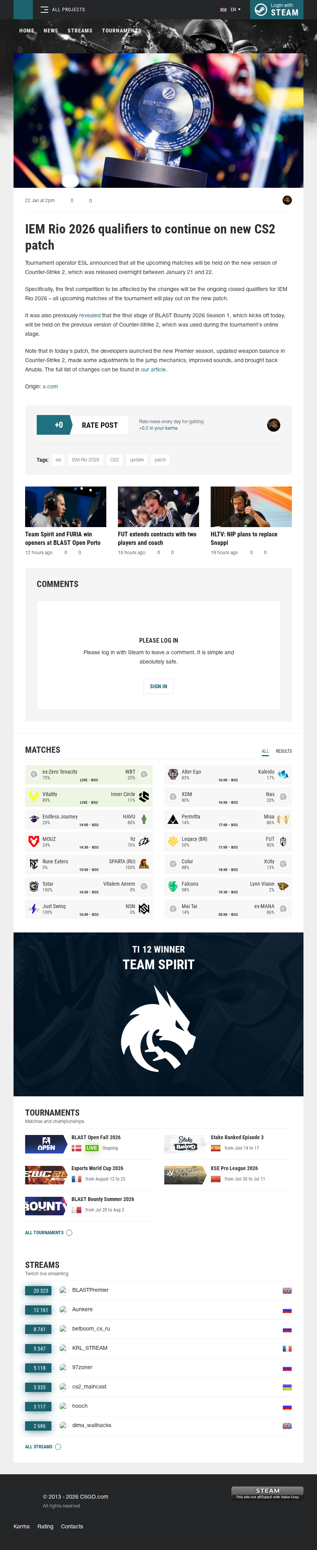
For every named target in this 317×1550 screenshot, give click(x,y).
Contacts (72, 1527)
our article (153, 370)
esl (58, 460)
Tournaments (122, 30)
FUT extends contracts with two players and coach (157, 538)
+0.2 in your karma (158, 428)
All (265, 751)
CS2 (114, 460)
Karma (22, 1527)
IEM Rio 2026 (85, 460)
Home (26, 30)
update (137, 460)
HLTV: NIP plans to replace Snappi (244, 538)
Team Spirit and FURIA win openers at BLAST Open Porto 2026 (63, 538)
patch (160, 460)
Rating (45, 1527)
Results (284, 751)
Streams (80, 30)
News (51, 30)
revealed (90, 315)
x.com (50, 387)
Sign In (158, 686)
